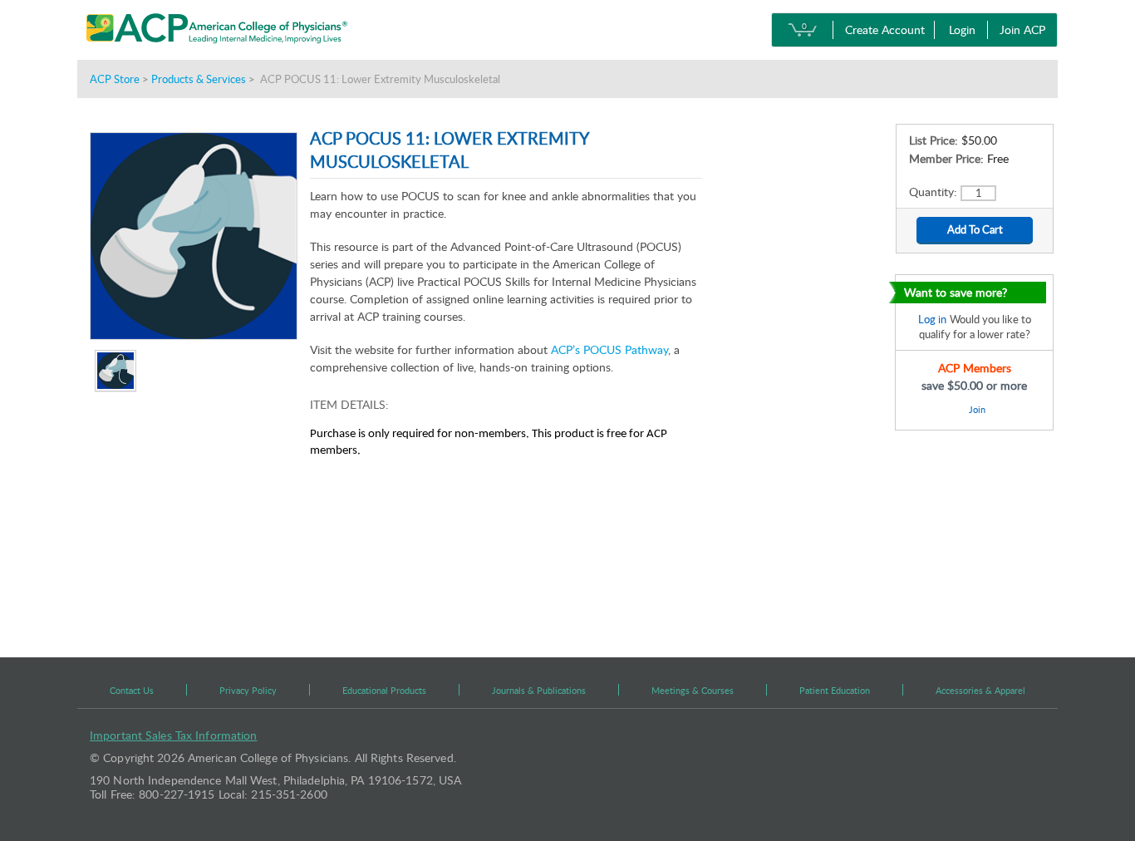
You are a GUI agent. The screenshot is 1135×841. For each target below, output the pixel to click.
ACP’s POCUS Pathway (609, 349)
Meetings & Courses (692, 690)
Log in (932, 319)
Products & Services (198, 78)
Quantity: (935, 191)
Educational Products (384, 690)
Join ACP (1022, 29)
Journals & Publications (539, 690)
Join (977, 409)
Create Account (885, 29)
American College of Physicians (255, 29)
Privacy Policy (248, 690)
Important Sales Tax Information (173, 735)
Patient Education (834, 690)
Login (962, 29)
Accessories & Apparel (980, 690)
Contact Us (132, 690)
